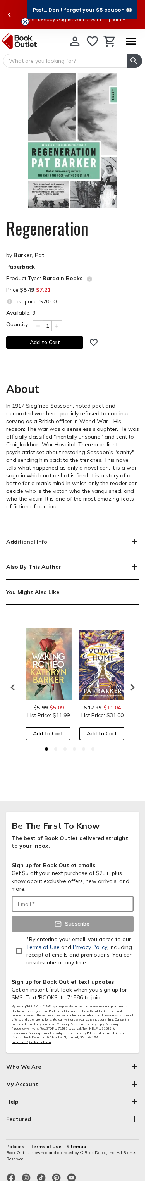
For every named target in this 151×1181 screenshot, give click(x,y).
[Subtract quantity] (38, 325)
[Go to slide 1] (46, 749)
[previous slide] (9, 14)
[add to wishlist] (93, 342)
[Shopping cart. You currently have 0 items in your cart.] (109, 41)
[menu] (130, 41)
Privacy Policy (85, 1033)
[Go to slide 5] (83, 749)
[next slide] (130, 687)
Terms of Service (113, 1033)
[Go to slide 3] (65, 749)
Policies (16, 1146)
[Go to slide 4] (74, 749)
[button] (82, 9)
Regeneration (47, 228)
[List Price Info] (9, 301)
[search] (134, 61)
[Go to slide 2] (55, 749)
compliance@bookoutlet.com (31, 1042)
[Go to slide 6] (92, 749)
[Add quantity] (57, 325)
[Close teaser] (25, 22)
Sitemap (76, 1146)
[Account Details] (75, 41)
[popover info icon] (89, 279)
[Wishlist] (92, 41)
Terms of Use (46, 1146)
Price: (28, 289)
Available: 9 (20, 312)
